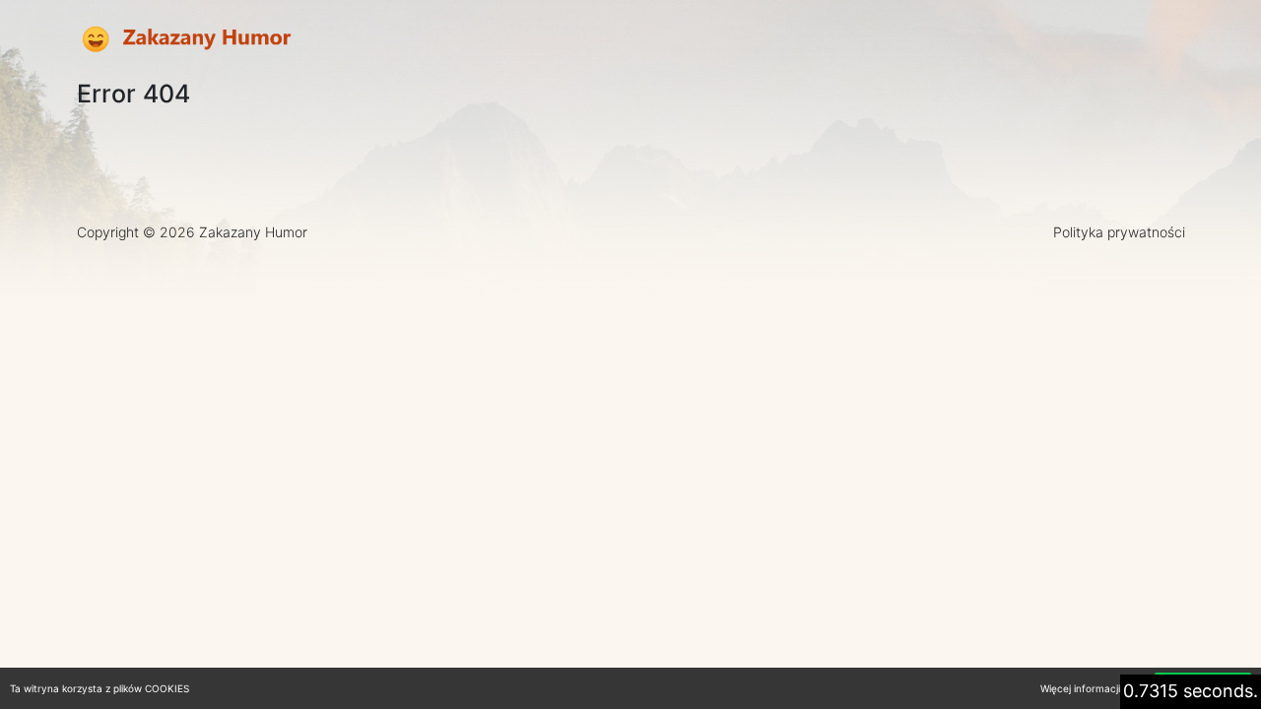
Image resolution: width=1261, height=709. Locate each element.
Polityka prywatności (1119, 232)
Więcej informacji (1080, 688)
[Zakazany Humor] (185, 40)
